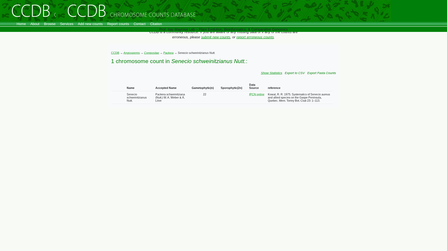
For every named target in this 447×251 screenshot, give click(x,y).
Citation (156, 24)
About (34, 24)
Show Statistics (271, 73)
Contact (140, 24)
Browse (50, 24)
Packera (168, 52)
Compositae (151, 52)
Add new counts (90, 24)
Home (21, 24)
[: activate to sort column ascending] (114, 86)
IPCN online (256, 94)
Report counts (118, 24)
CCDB (115, 52)
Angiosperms (131, 52)
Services (66, 24)
